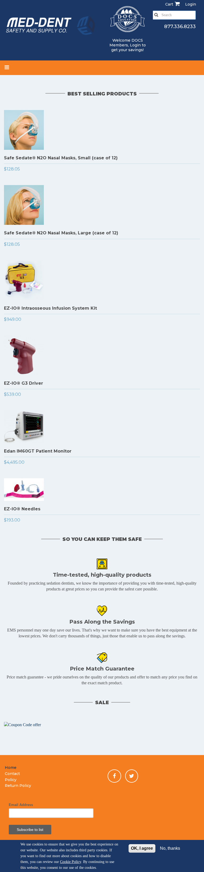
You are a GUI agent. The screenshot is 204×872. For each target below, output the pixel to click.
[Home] (51, 26)
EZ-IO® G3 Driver (23, 383)
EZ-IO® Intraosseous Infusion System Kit (50, 308)
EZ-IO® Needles (22, 508)
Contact (12, 773)
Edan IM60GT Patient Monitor (37, 451)
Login (135, 45)
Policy (10, 779)
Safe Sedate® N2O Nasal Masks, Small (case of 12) (61, 157)
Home (10, 767)
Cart (169, 4)
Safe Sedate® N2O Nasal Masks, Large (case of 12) (61, 232)
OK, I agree (142, 848)
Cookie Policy (70, 862)
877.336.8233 (180, 26)
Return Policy (18, 785)
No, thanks (170, 848)
